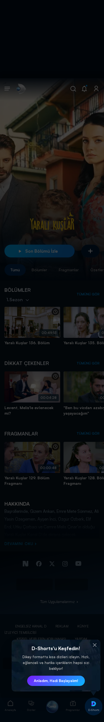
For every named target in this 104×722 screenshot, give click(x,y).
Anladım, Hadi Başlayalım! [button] (56, 680)
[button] (95, 645)
